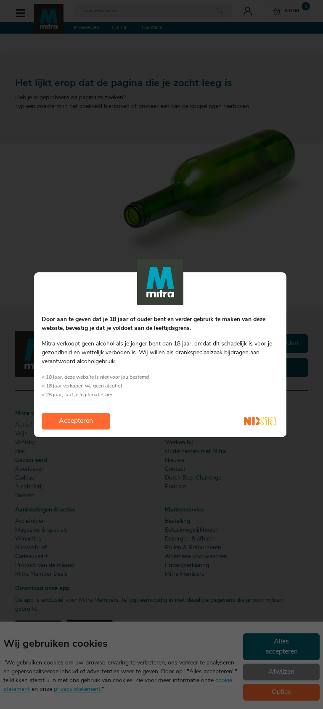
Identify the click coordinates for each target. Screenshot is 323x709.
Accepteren (76, 421)
